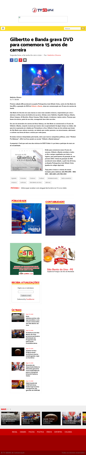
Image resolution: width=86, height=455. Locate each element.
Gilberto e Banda (36, 106)
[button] (3, 28)
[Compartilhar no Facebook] (11, 60)
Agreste (13, 178)
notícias (23, 182)
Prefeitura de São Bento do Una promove (29, 421)
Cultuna (32, 178)
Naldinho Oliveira (54, 55)
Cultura (41, 178)
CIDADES (23, 432)
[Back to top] (81, 450)
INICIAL (14, 432)
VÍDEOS (49, 432)
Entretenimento (52, 178)
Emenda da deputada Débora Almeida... (71, 422)
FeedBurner (30, 299)
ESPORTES (58, 432)
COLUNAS (68, 432)
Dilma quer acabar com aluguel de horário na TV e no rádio (44, 188)
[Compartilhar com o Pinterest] (20, 60)
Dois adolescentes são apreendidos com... (9, 421)
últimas (47, 182)
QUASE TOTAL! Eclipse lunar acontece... (49, 421)
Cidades (23, 178)
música (13, 182)
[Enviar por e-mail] (25, 60)
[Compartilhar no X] (16, 60)
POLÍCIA (32, 432)
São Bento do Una (35, 182)
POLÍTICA (40, 432)
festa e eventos (66, 178)
